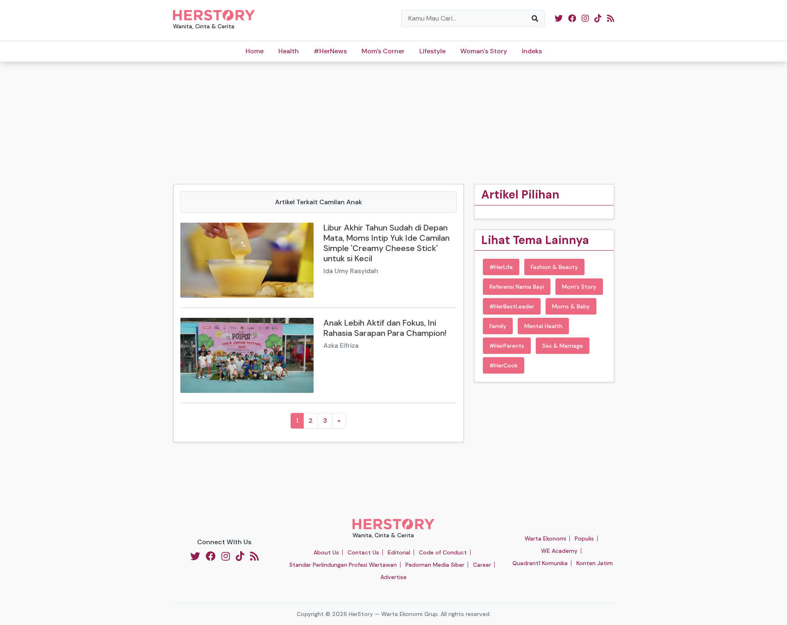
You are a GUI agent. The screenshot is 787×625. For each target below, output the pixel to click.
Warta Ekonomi (545, 538)
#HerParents (506, 345)
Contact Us (363, 552)
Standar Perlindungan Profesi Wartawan (343, 564)
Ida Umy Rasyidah (350, 271)
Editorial (399, 552)
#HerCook (503, 365)
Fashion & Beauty (554, 267)
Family (497, 326)
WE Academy (559, 550)
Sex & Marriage (562, 345)
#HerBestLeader (511, 306)
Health (288, 51)
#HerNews (330, 51)
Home (255, 51)
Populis (584, 538)
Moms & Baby (571, 306)
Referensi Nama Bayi (516, 286)
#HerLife (501, 267)
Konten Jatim (594, 563)
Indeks (532, 51)
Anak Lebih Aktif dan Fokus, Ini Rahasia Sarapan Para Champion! (384, 327)
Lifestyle (432, 51)
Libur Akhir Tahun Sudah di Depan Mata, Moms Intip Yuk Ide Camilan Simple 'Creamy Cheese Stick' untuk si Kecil (386, 243)
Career (482, 564)
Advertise (393, 577)
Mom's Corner (383, 51)
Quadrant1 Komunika (540, 563)
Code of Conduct (443, 552)
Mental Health (543, 326)
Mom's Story (579, 286)
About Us (326, 552)
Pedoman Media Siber (434, 564)
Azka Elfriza (341, 345)
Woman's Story (483, 51)
